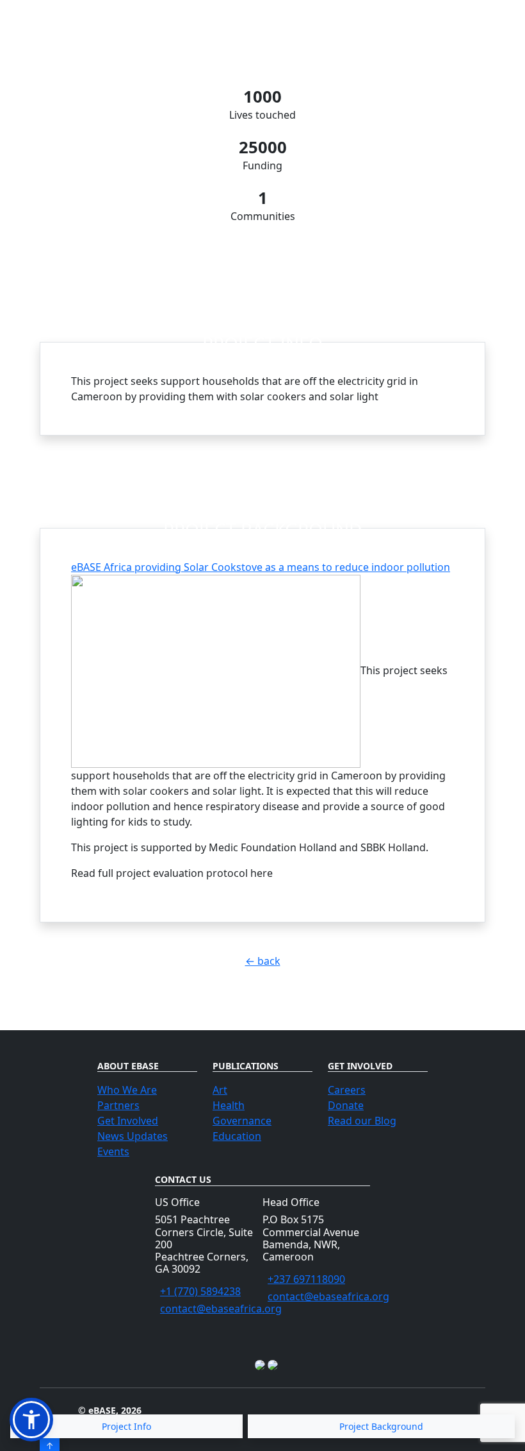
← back (262, 961)
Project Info (126, 1426)
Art (220, 1090)
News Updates (132, 1136)
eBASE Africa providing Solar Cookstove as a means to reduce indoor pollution (260, 567)
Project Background (381, 1426)
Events (113, 1151)
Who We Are (127, 1090)
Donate (346, 1105)
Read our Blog (362, 1121)
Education (237, 1136)
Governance (242, 1121)
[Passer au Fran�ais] (261, 1364)
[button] (31, 1419)
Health (229, 1105)
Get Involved (127, 1121)
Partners (118, 1105)
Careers (347, 1090)
